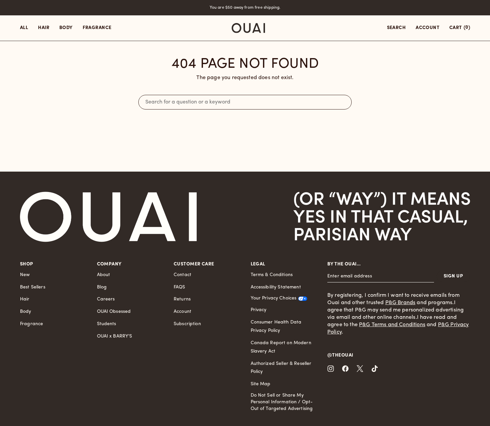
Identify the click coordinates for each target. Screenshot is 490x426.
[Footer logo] (108, 217)
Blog (102, 287)
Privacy (259, 309)
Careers (106, 299)
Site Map (261, 384)
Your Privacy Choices (274, 298)
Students (106, 324)
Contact (182, 274)
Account (182, 311)
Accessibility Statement (276, 287)
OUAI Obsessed (114, 311)
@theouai (340, 355)
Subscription (187, 324)
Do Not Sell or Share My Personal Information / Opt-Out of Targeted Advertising (282, 402)
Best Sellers (32, 287)
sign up (453, 276)
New (25, 274)
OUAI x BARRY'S (114, 336)
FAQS (179, 287)
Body (25, 311)
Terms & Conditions (272, 274)
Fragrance (31, 324)
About (103, 274)
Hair (25, 299)
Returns (182, 299)
